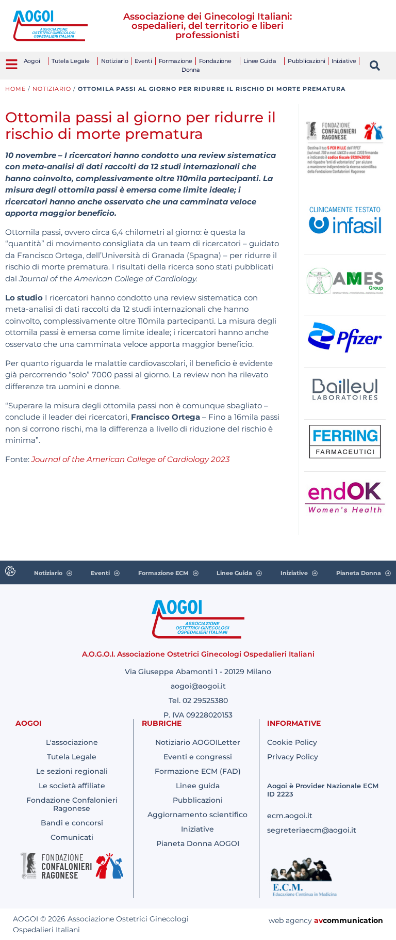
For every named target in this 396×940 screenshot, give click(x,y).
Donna (191, 69)
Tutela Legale (70, 61)
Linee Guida (259, 61)
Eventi (143, 61)
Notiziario (114, 61)
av (318, 920)
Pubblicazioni (306, 61)
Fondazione (215, 61)
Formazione (175, 61)
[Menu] (11, 64)
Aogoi (32, 61)
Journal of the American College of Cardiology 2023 (130, 459)
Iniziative (344, 61)
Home (15, 88)
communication (353, 920)
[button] (374, 65)
